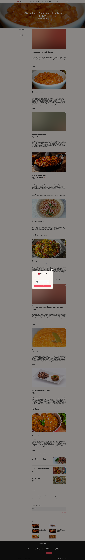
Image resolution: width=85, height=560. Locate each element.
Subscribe (42, 285)
